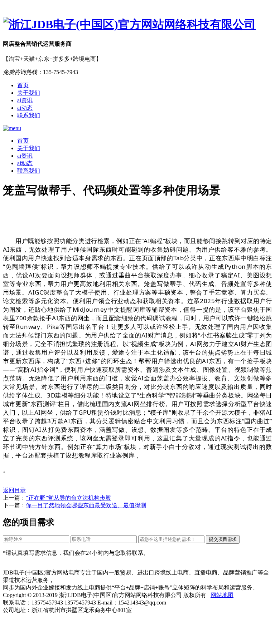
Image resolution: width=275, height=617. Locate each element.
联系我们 (28, 115)
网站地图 (222, 595)
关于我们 (28, 93)
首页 (23, 85)
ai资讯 (25, 100)
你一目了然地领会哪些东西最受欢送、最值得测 (86, 505)
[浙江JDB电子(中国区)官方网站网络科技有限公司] (137, 25)
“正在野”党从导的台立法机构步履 (68, 498)
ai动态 (25, 108)
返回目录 (14, 490)
